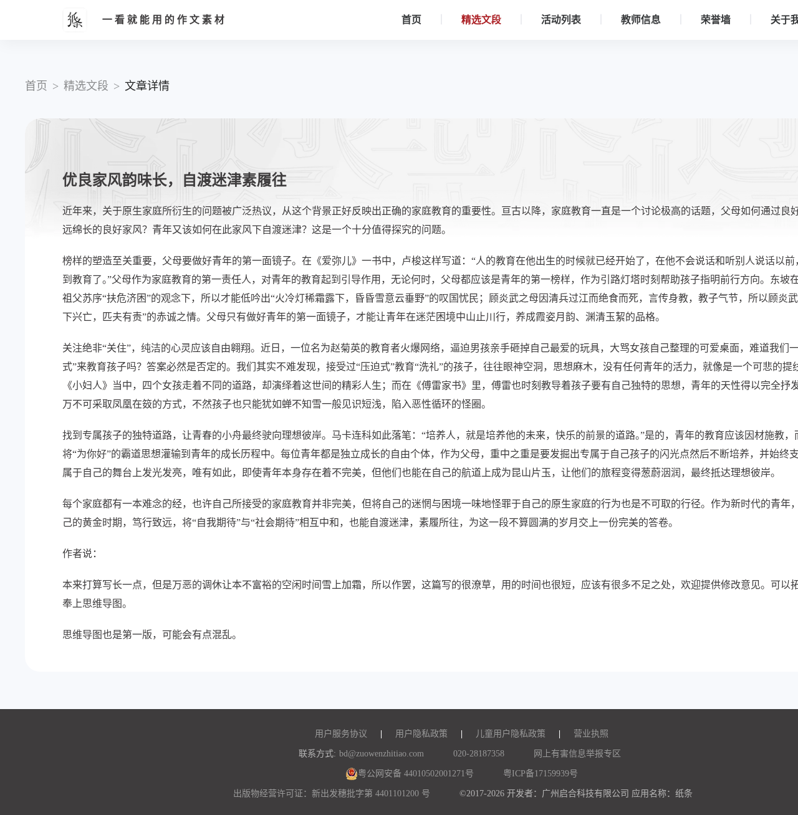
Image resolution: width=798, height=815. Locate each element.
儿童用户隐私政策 (511, 733)
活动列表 (561, 19)
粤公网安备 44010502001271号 (416, 773)
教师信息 (641, 19)
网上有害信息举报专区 (577, 753)
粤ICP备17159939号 (540, 773)
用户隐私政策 (421, 733)
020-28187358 (478, 753)
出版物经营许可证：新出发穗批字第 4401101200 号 (331, 793)
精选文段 (481, 19)
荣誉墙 (716, 19)
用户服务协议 (341, 733)
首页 (411, 19)
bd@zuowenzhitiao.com (381, 753)
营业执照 (591, 733)
